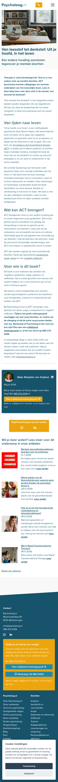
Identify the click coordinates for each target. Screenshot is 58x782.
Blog (5, 731)
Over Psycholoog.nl (12, 701)
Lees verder (42, 468)
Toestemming (29, 766)
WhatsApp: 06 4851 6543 (30, 674)
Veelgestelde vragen (13, 711)
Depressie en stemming (42, 714)
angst (6, 258)
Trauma (34, 721)
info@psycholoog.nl (25, 356)
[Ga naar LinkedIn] (35, 428)
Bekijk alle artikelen (11, 571)
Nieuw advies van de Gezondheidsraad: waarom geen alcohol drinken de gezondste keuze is (37, 481)
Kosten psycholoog (12, 721)
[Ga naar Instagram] (22, 428)
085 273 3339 (20, 393)
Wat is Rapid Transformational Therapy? (36, 547)
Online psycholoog (12, 714)
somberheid (42, 254)
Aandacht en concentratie (37, 706)
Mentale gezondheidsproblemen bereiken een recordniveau (37, 451)
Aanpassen (29, 773)
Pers (5, 735)
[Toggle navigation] (52, 5)
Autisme (35, 701)
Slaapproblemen (39, 724)
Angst (33, 711)
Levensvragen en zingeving (39, 730)
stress (13, 258)
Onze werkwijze (11, 704)
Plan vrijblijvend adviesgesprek (22, 399)
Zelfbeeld (35, 718)
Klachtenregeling (11, 728)
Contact (7, 738)
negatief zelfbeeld (33, 258)
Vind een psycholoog (13, 707)
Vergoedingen (10, 724)
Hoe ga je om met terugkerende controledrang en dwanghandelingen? (37, 510)
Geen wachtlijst (10, 718)
